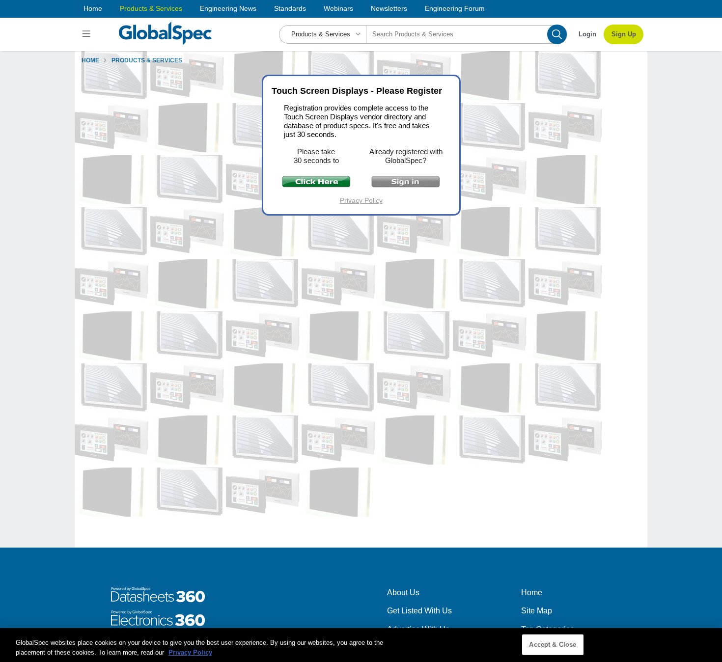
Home (92, 8)
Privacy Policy (361, 200)
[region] (361, 645)
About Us (403, 592)
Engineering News (228, 8)
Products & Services (151, 8)
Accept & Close (552, 644)
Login (587, 34)
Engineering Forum (455, 8)
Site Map (536, 611)
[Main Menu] (87, 34)
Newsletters (389, 8)
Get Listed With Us (419, 611)
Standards (290, 8)
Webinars (338, 8)
